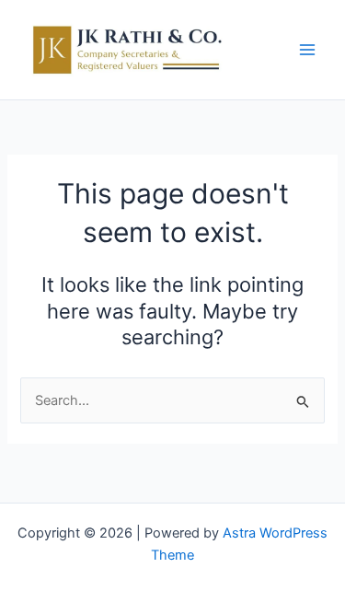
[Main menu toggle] (307, 49)
